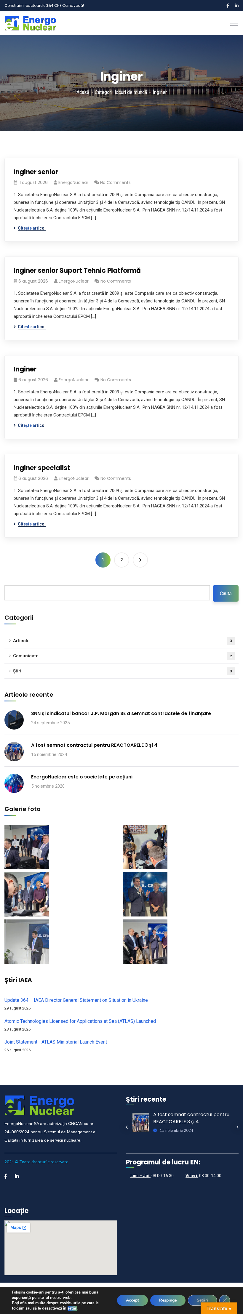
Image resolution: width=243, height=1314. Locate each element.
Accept (132, 1300)
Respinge (168, 1300)
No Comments (115, 182)
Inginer (25, 369)
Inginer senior (36, 172)
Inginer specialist (42, 467)
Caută (226, 593)
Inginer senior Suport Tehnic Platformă (77, 270)
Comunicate (122, 655)
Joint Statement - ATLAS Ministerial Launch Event (55, 1042)
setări (72, 1308)
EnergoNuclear (73, 182)
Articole (122, 640)
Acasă (82, 92)
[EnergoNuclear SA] (30, 22)
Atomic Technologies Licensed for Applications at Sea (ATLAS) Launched (80, 1021)
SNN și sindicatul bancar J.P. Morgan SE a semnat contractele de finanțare (121, 713)
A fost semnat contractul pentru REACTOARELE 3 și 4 (94, 745)
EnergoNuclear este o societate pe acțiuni (81, 776)
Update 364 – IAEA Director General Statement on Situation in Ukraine (76, 1000)
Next (238, 1127)
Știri (122, 671)
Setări (202, 1300)
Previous (127, 1127)
